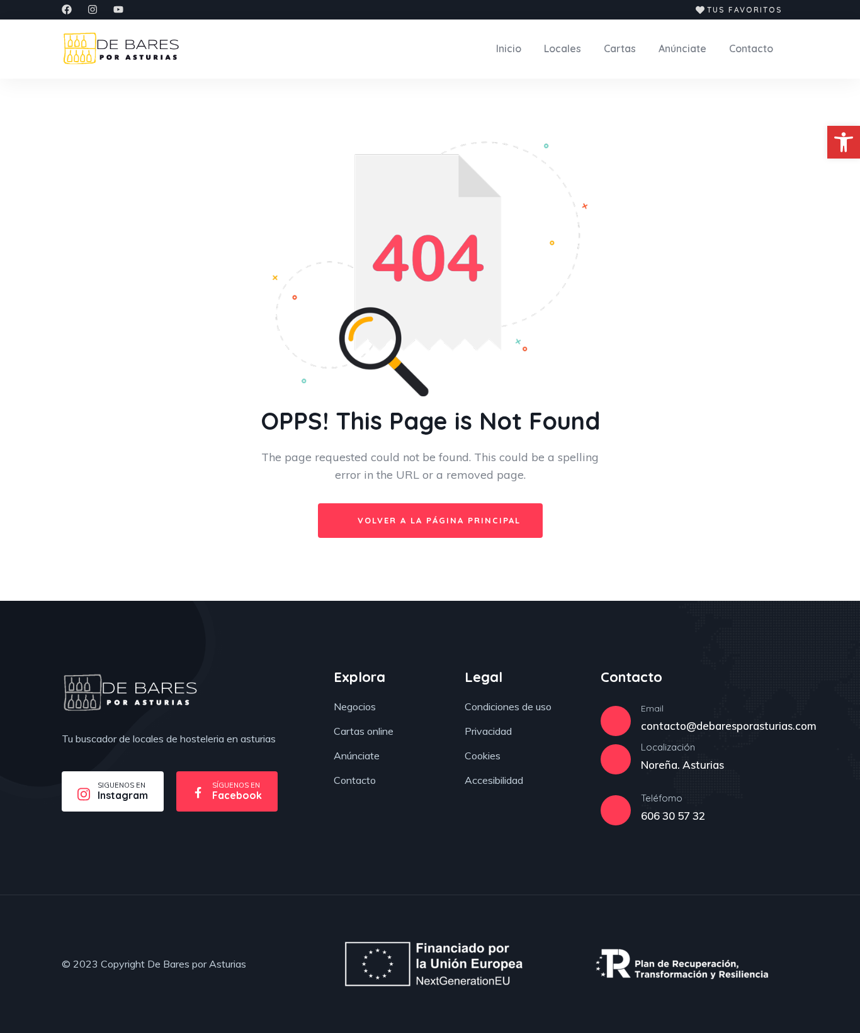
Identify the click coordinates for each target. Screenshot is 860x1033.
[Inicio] (121, 49)
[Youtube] (118, 9)
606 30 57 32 (673, 815)
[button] (843, 142)
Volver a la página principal (437, 520)
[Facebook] (67, 9)
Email (652, 708)
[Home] (130, 692)
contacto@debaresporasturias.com (729, 725)
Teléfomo (661, 798)
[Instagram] (93, 9)
